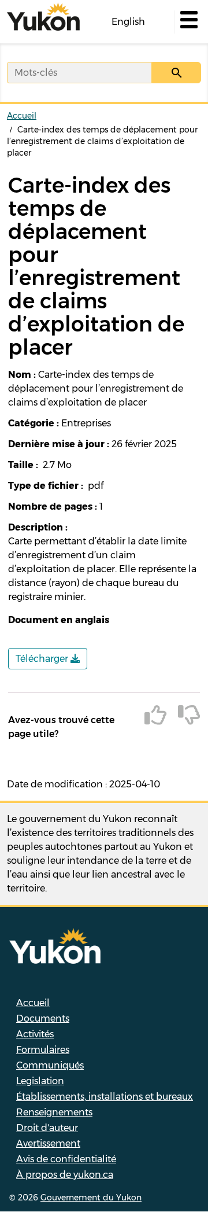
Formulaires (42, 1049)
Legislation (40, 1080)
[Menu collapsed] (187, 22)
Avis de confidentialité (66, 1159)
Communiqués (50, 1065)
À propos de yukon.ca (64, 1174)
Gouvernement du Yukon (91, 1197)
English (128, 21)
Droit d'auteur (47, 1127)
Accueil (21, 115)
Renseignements (54, 1112)
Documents (42, 1018)
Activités (35, 1034)
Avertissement (48, 1143)
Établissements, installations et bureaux (104, 1096)
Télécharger (43, 658)
